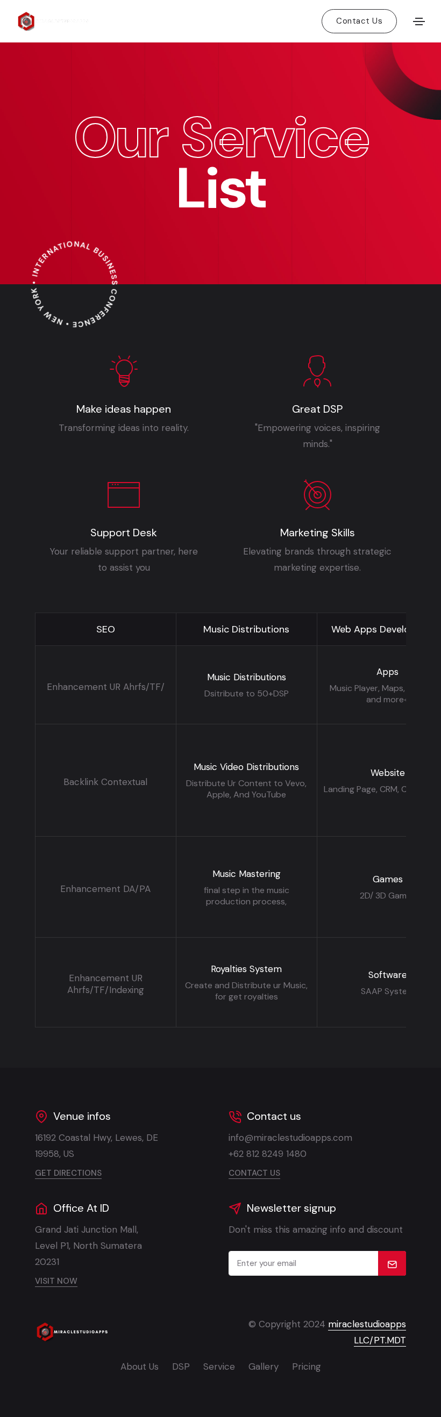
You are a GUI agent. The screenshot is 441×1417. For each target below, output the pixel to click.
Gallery (263, 1366)
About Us (139, 1366)
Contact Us (359, 21)
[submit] (392, 1263)
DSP (181, 1366)
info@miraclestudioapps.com (290, 1137)
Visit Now (56, 1281)
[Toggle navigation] (419, 21)
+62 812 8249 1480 (268, 1154)
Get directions (68, 1173)
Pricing (306, 1366)
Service (219, 1366)
